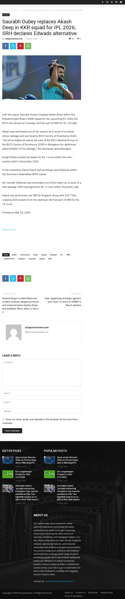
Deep (35, 254)
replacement (9, 258)
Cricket (14, 10)
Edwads (53, 254)
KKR (68, 254)
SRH (50, 258)
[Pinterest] (20, 46)
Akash (14, 254)
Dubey (44, 254)
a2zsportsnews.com (14, 38)
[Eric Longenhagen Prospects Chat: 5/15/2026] (7, 474)
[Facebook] (103, 2)
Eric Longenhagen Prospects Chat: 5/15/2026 (23, 474)
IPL (61, 254)
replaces (21, 258)
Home (5, 10)
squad (42, 258)
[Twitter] (112, 2)
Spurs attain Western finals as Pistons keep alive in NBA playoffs (25, 460)
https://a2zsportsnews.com (37, 332)
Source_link (9, 229)
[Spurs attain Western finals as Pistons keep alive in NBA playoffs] (7, 460)
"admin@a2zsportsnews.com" (59, 581)
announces (25, 254)
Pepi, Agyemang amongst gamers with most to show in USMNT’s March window (63, 302)
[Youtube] (121, 2)
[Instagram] (107, 2)
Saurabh (32, 258)
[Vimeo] (116, 2)
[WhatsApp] (28, 46)
